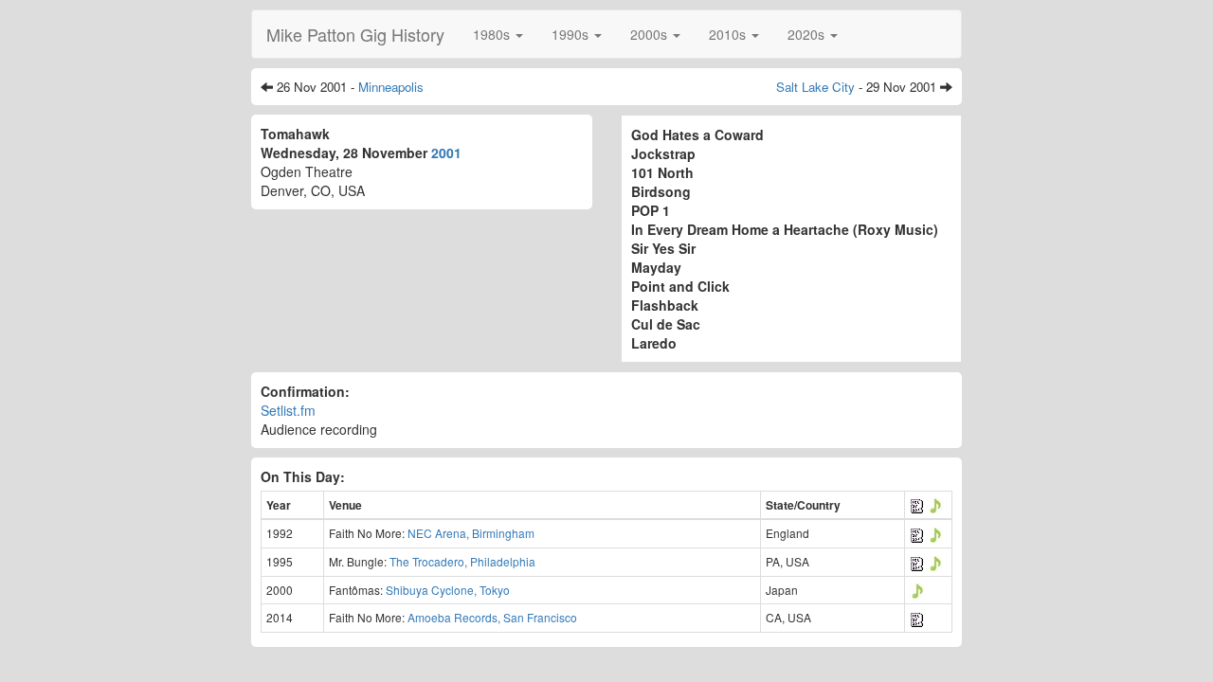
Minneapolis (391, 87)
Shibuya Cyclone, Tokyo (448, 590)
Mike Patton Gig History (355, 34)
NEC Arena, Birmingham (470, 533)
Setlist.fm (288, 410)
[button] (498, 34)
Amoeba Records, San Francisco (492, 617)
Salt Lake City (815, 87)
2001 (446, 152)
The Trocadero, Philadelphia (462, 561)
